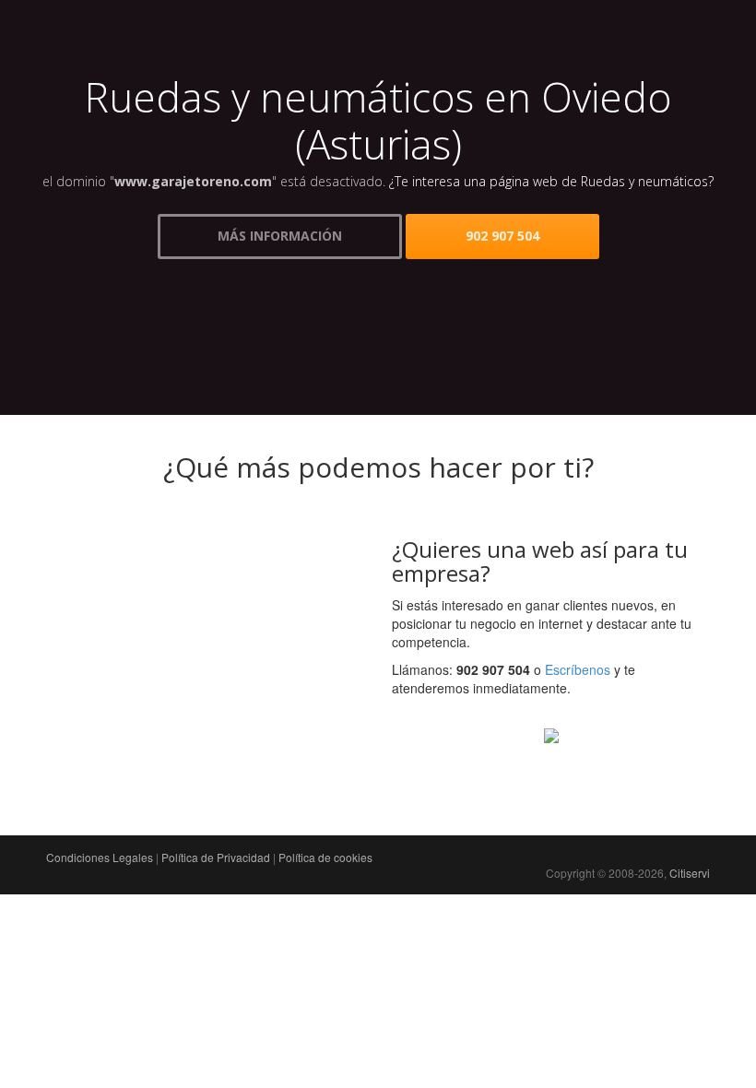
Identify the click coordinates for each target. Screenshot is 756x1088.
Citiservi (689, 873)
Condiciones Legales (99, 857)
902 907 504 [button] (502, 235)
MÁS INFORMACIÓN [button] (280, 235)
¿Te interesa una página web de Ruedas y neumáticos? (551, 181)
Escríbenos (577, 669)
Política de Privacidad (215, 857)
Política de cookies (325, 857)
